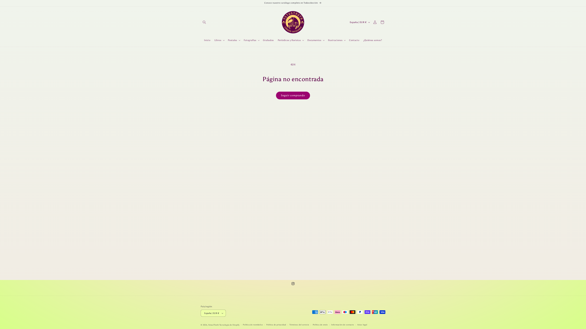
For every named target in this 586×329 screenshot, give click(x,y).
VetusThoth (213, 325)
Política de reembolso (253, 325)
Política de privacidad (276, 325)
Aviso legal (362, 325)
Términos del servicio (299, 325)
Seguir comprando (293, 95)
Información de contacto (342, 325)
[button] (204, 22)
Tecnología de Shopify (229, 325)
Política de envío (320, 325)
